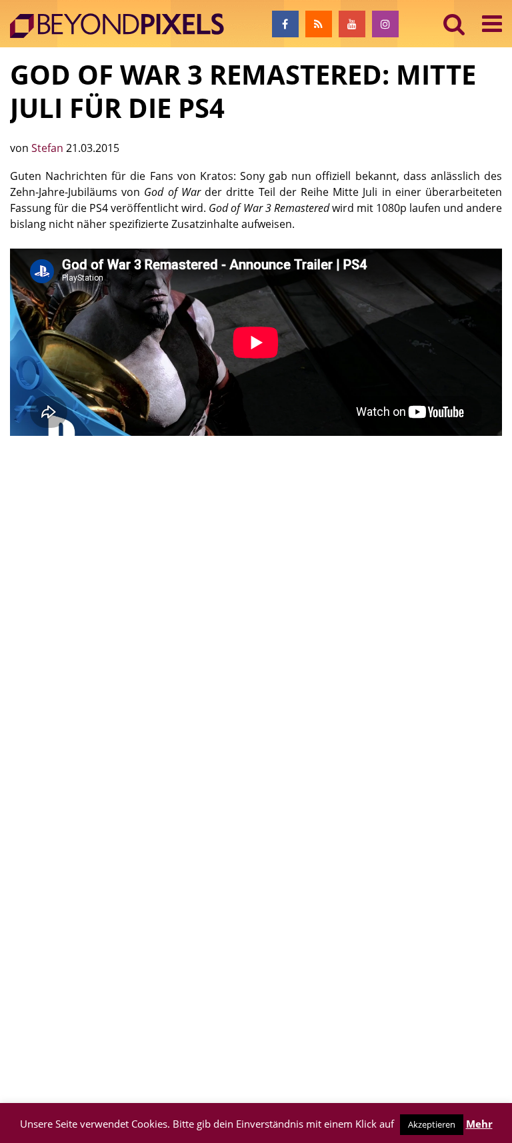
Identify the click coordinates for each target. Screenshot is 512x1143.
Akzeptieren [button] (431, 1124)
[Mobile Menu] (492, 23)
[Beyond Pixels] (123, 26)
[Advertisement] (256, 553)
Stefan (48, 148)
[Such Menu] (454, 23)
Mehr (479, 1123)
